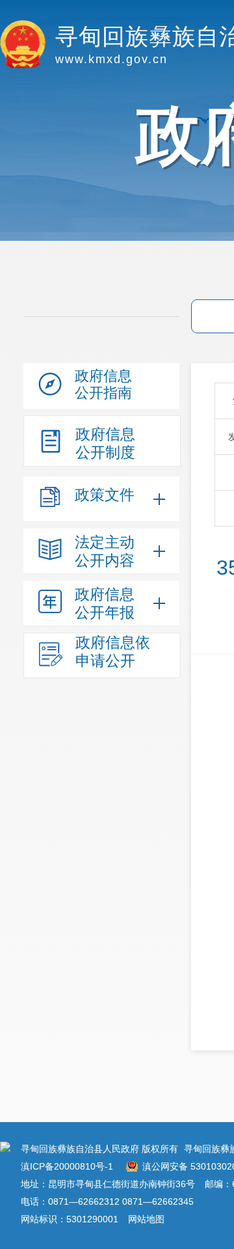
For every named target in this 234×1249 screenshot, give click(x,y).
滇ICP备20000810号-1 (67, 1166)
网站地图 (146, 1219)
